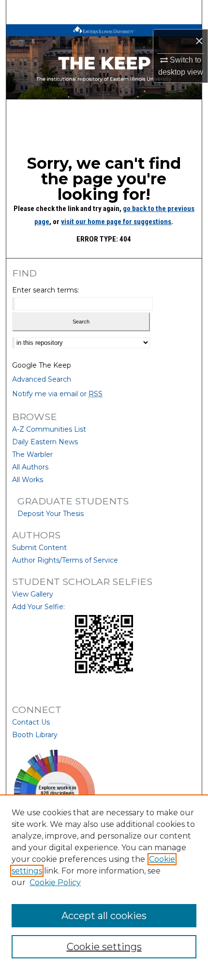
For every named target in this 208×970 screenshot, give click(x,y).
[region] (104, 882)
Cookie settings (104, 947)
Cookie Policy (55, 882)
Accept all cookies (104, 916)
